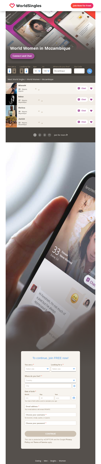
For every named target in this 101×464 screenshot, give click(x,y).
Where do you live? (61, 66)
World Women (33, 79)
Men (46, 460)
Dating (38, 460)
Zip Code (78, 66)
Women (62, 460)
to (43, 66)
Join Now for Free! (82, 5)
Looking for (25, 66)
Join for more (60, 135)
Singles (53, 460)
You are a (12, 66)
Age (35, 66)
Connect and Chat (22, 55)
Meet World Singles (16, 79)
